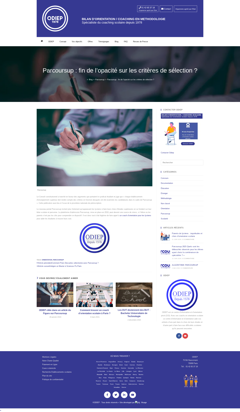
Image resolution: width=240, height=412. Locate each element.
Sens (121, 381)
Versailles (117, 387)
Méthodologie (166, 198)
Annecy (120, 361)
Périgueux (111, 377)
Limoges (129, 371)
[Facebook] (179, 336)
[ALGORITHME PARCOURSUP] (165, 266)
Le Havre (110, 371)
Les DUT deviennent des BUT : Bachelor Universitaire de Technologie (134, 313)
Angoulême (112, 361)
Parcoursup (41, 190)
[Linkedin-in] (124, 395)
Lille (123, 371)
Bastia (133, 361)
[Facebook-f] (107, 395)
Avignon (127, 361)
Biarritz (100, 365)
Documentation (167, 183)
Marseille (99, 374)
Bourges (115, 365)
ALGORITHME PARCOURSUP (185, 265)
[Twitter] (115, 395)
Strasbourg (140, 381)
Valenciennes (132, 384)
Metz (105, 374)
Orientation (165, 208)
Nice (100, 377)
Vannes (141, 384)
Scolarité (164, 219)
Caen (126, 365)
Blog (116, 42)
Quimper (126, 377)
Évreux (117, 368)
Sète (126, 381)
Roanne (98, 381)
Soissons (132, 381)
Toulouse (105, 384)
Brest (121, 365)
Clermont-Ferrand (102, 368)
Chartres (139, 365)
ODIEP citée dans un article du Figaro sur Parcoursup (55, 311)
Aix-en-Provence (101, 361)
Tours (111, 384)
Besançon (140, 361)
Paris (105, 377)
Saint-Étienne (113, 381)
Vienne (124, 387)
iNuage (144, 402)
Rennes (138, 377)
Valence (124, 384)
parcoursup (58, 260)
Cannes (132, 365)
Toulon (98, 384)
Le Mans (117, 371)
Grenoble (131, 368)
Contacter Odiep (167, 153)
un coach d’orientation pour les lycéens (135, 215)
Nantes (141, 374)
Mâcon (140, 371)
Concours (164, 178)
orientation (47, 260)
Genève (123, 368)
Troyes (117, 384)
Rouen (105, 381)
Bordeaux (107, 365)
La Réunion (139, 368)
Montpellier (119, 374)
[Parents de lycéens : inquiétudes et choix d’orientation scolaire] (165, 236)
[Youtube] (185, 336)
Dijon (111, 368)
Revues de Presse (140, 42)
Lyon (135, 371)
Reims (132, 377)
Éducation (165, 188)
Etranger (164, 193)
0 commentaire (188, 239)
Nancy (135, 374)
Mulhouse (128, 374)
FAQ (126, 42)
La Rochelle (101, 371)
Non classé (165, 203)
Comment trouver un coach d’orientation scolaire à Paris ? (94, 311)
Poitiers (119, 377)
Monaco (111, 374)
